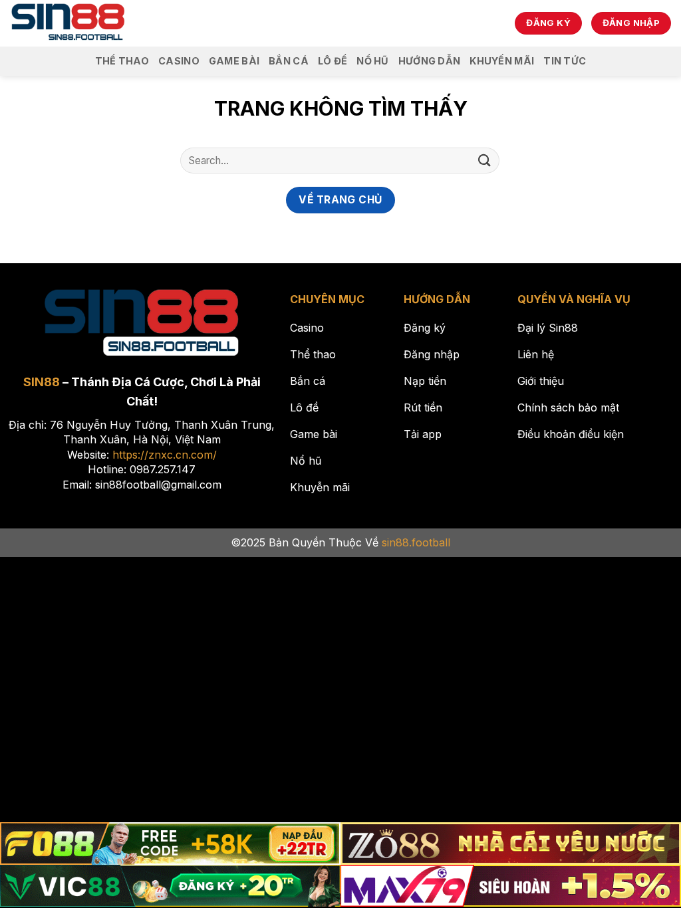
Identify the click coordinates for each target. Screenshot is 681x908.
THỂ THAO (122, 60)
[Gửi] (485, 160)
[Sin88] (68, 23)
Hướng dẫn (429, 60)
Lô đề (332, 60)
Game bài (234, 60)
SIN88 (41, 382)
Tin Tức (564, 60)
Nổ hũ (372, 60)
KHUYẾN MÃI (502, 60)
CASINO (179, 60)
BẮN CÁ (289, 60)
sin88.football (416, 542)
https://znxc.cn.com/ (164, 454)
